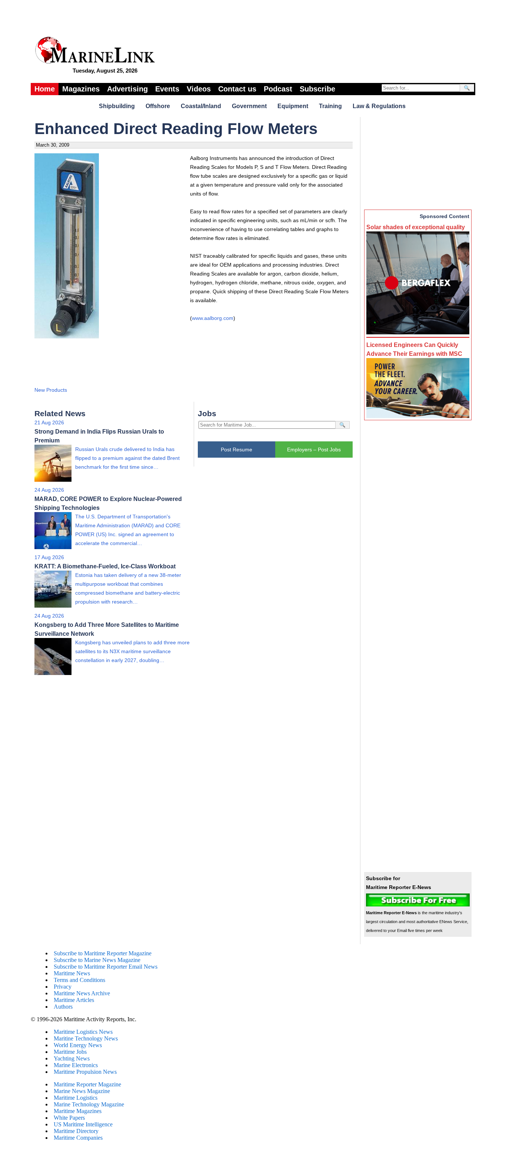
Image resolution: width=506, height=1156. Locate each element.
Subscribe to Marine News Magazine (97, 960)
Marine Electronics (76, 1065)
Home (44, 89)
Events (167, 89)
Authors (63, 1006)
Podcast (278, 89)
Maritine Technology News (86, 1038)
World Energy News (78, 1045)
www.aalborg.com (212, 318)
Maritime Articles (74, 1000)
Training (330, 106)
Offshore (158, 106)
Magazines (81, 89)
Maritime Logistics (75, 1098)
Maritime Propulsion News (85, 1072)
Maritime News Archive (82, 993)
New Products (50, 390)
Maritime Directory (76, 1131)
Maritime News (72, 973)
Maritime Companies (78, 1138)
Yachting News (72, 1058)
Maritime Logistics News (83, 1032)
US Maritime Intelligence (83, 1124)
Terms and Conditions (79, 980)
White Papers (69, 1118)
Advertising (127, 89)
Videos (199, 89)
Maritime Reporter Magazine (87, 1084)
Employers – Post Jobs (314, 449)
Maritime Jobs (70, 1052)
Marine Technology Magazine (89, 1104)
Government (249, 106)
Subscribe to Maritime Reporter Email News (105, 966)
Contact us (237, 89)
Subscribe (317, 89)
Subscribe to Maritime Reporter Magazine (103, 953)
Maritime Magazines (77, 1111)
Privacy (62, 986)
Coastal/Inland (201, 106)
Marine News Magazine (82, 1091)
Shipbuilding (117, 106)
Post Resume (236, 449)
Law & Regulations (379, 106)
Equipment (292, 106)
